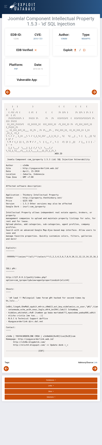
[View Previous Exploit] (7, 92)
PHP (16, 69)
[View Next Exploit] (94, 92)
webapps (86, 39)
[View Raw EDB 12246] (84, 50)
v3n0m (64, 39)
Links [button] (50, 386)
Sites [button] (50, 391)
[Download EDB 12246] (76, 50)
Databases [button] (50, 380)
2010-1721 (38, 39)
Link (95, 362)
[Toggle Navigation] (6, 6)
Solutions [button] (50, 397)
